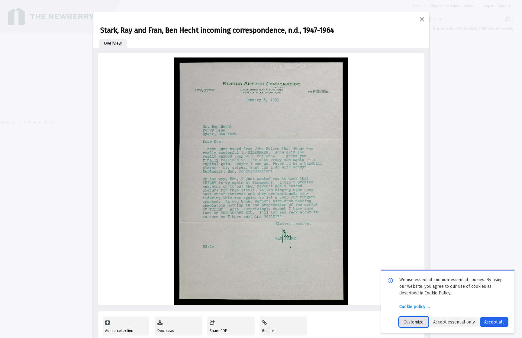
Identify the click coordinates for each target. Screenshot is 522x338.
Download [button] (165, 331)
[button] (422, 19)
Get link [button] (268, 331)
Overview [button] (113, 43)
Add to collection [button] (119, 331)
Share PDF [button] (218, 331)
